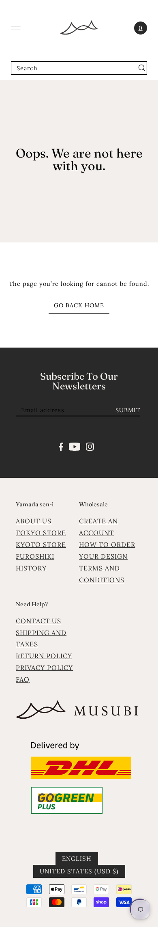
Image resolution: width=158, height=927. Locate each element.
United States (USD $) (79, 871)
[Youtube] (75, 446)
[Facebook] (61, 446)
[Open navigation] (16, 28)
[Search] (142, 68)
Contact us (38, 621)
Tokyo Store (41, 533)
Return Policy (44, 656)
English (77, 858)
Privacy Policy (44, 667)
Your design (103, 556)
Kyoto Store (41, 544)
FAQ (23, 679)
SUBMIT (127, 410)
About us (33, 521)
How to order (107, 544)
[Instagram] (90, 446)
